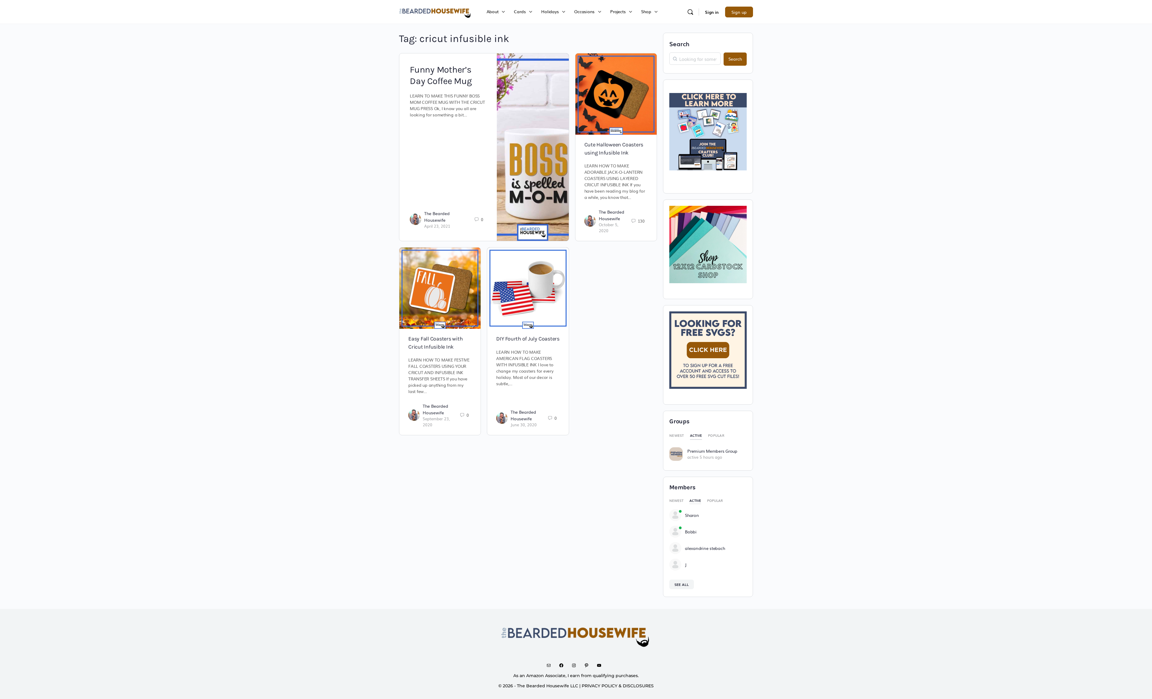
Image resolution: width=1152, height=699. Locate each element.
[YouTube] (601, 665)
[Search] (690, 12)
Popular (716, 435)
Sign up (739, 12)
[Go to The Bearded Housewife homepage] (435, 11)
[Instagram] (576, 665)
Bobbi (691, 531)
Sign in (711, 12)
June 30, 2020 (524, 425)
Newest (676, 435)
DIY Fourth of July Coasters (528, 338)
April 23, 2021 (437, 226)
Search (679, 43)
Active (696, 435)
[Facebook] (563, 665)
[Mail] (550, 665)
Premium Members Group (712, 451)
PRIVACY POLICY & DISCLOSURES (618, 685)
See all (681, 584)
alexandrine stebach (705, 548)
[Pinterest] (588, 665)
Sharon (692, 515)
